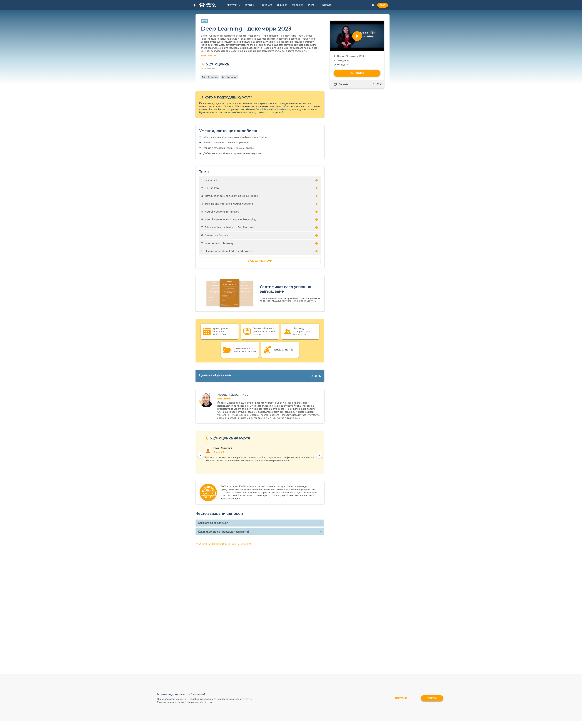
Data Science (263, 109)
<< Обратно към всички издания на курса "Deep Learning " (224, 544)
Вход (382, 5)
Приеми (432, 698)
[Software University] (207, 5)
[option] (260, 455)
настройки (401, 698)
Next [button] (319, 455)
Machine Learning (281, 109)
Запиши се (357, 73)
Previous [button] (200, 455)
